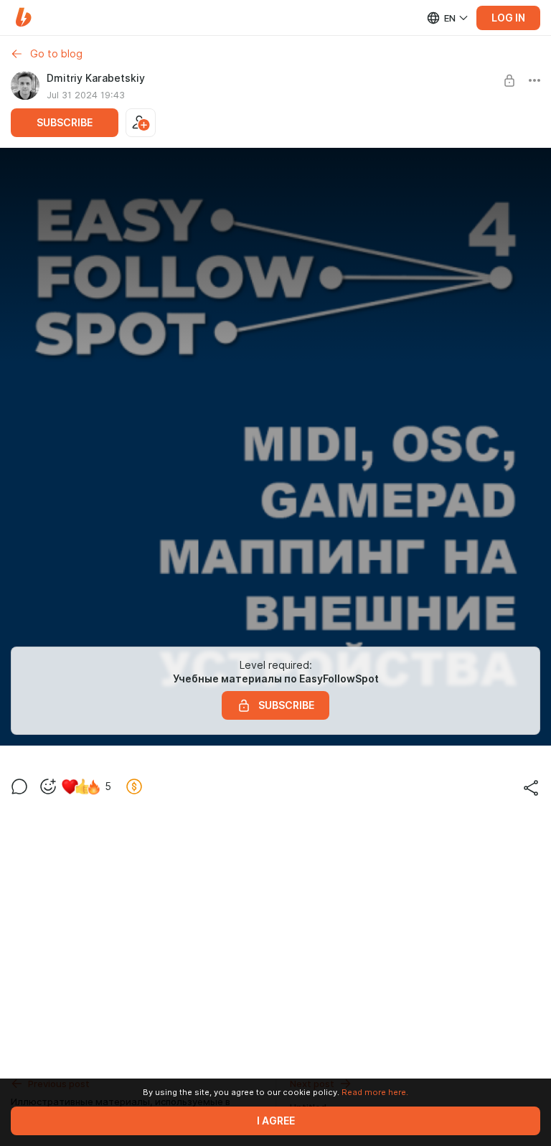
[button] (23, 17)
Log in (508, 18)
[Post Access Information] (509, 80)
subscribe (65, 122)
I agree (276, 1121)
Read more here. (375, 1092)
